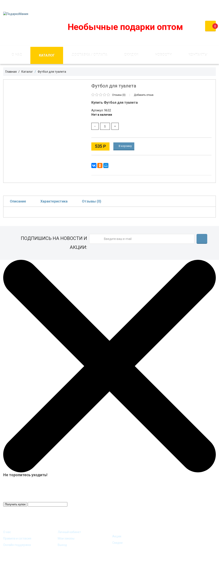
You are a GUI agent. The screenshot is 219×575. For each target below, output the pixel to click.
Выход (62, 545)
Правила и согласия (17, 538)
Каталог (47, 55)
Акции (116, 536)
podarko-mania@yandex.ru (89, 5)
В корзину (125, 146)
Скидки (131, 55)
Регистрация (206, 5)
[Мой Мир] (105, 165)
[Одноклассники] (99, 165)
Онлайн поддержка (17, 545)
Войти (183, 5)
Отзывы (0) (91, 201)
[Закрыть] (109, 366)
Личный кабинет (69, 532)
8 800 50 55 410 (132, 5)
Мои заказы (66, 538)
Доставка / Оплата (89, 55)
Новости (163, 55)
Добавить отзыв (144, 94)
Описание (18, 201)
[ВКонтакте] (93, 165)
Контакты (197, 55)
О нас (17, 55)
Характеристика (54, 201)
